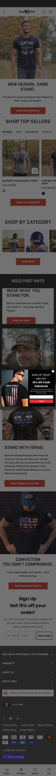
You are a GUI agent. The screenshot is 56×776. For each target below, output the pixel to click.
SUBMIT (41, 401)
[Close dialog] (53, 371)
